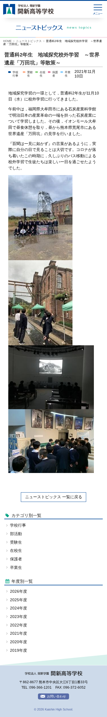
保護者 (16, 559)
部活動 (16, 534)
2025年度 (18, 600)
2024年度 (18, 608)
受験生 (16, 542)
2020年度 (18, 642)
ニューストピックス (29, 41)
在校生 (16, 550)
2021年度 (18, 633)
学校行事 (15, 74)
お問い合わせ (56, 696)
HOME (7, 41)
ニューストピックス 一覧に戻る (53, 497)
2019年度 (18, 650)
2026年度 (18, 591)
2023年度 (18, 617)
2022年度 (18, 625)
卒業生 (16, 567)
